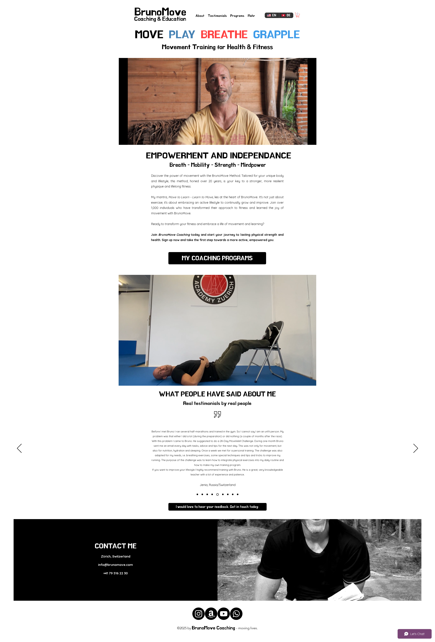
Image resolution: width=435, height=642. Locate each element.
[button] (298, 15)
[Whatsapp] (236, 613)
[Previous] (19, 448)
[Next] (415, 448)
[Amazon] (211, 613)
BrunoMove (160, 11)
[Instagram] (198, 613)
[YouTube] (224, 613)
